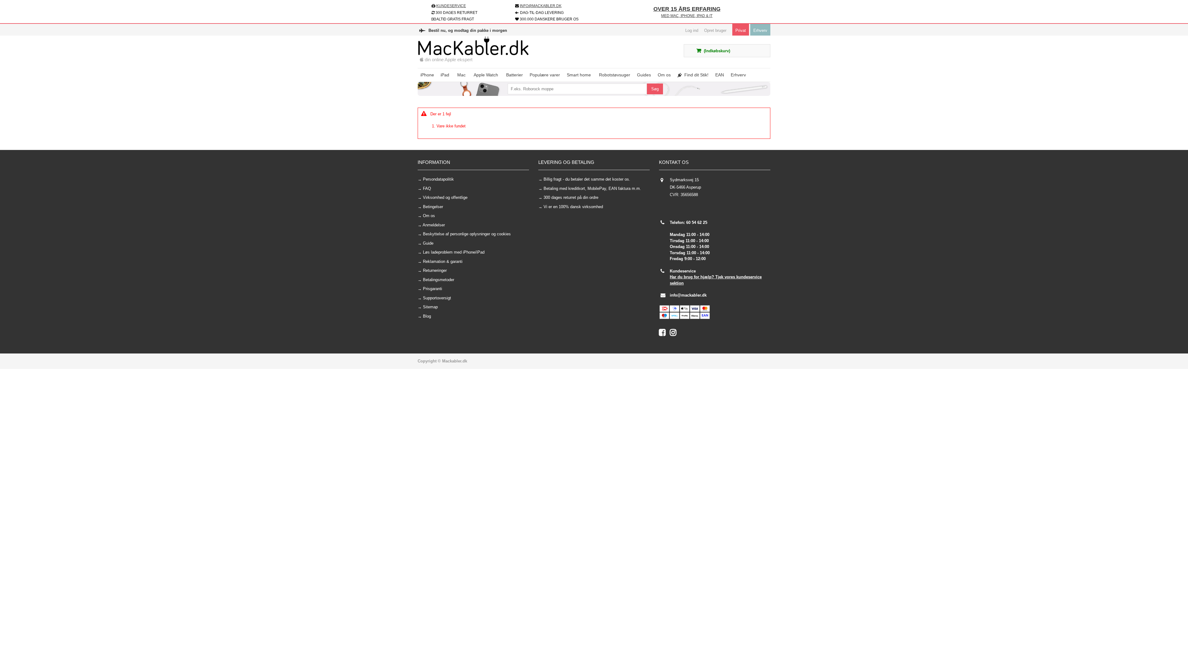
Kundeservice (451, 6)
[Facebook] (664, 334)
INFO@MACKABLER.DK (541, 6)
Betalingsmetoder (438, 279)
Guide (428, 243)
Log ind (691, 30)
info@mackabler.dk (688, 295)
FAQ (427, 188)
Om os (429, 215)
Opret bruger (715, 30)
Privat (740, 30)
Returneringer (435, 270)
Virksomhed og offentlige (445, 197)
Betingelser (433, 206)
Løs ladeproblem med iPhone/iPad (453, 252)
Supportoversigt (437, 298)
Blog (427, 316)
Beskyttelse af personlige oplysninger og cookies (467, 234)
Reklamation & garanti (443, 261)
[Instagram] (674, 334)
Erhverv (760, 30)
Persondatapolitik (438, 179)
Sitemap (430, 307)
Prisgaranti (432, 288)
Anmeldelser (434, 225)
